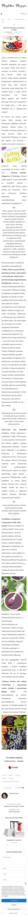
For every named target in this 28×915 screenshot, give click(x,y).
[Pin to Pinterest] (21, 787)
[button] (25, 883)
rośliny (4, 778)
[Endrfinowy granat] (14, 829)
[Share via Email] (23, 787)
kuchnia (11, 775)
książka (9, 19)
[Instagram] (22, 14)
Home (3, 19)
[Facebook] (20, 14)
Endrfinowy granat (14, 840)
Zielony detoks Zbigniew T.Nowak (11, 781)
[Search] (26, 14)
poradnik (17, 775)
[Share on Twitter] (20, 787)
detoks (4, 775)
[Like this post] (16, 787)
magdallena (9, 32)
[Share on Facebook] (18, 787)
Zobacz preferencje (14, 909)
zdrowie (11, 778)
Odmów (14, 905)
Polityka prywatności (13, 913)
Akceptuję (14, 900)
